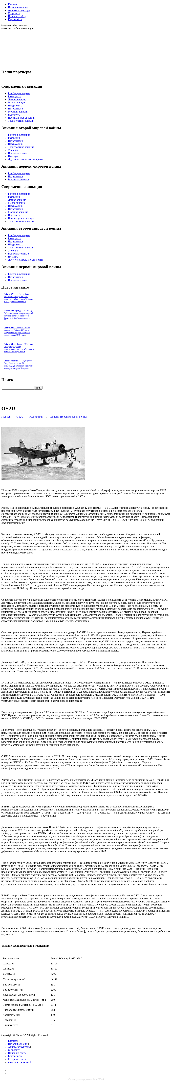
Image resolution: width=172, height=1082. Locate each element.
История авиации (18, 7)
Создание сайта (17, 1059)
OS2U (19, 416)
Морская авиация (18, 111)
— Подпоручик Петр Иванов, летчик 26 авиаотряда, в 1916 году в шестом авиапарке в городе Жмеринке (18, 365)
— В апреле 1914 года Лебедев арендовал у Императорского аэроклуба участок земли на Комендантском (19, 348)
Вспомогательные (18, 153)
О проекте (14, 13)
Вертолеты (14, 114)
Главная (12, 4)
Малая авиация (16, 102)
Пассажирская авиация (21, 117)
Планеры (13, 156)
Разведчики (14, 96)
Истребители (15, 108)
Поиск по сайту (17, 16)
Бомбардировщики (19, 93)
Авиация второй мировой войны (68, 416)
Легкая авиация (17, 99)
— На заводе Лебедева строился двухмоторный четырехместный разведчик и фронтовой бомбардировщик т (18, 315)
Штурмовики (15, 105)
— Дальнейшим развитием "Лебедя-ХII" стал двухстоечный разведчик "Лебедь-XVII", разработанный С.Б (18, 298)
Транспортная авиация (21, 120)
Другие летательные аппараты (25, 159)
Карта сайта (15, 19)
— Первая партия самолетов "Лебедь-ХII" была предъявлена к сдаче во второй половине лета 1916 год (17, 331)
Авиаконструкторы (19, 10)
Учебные (13, 150)
